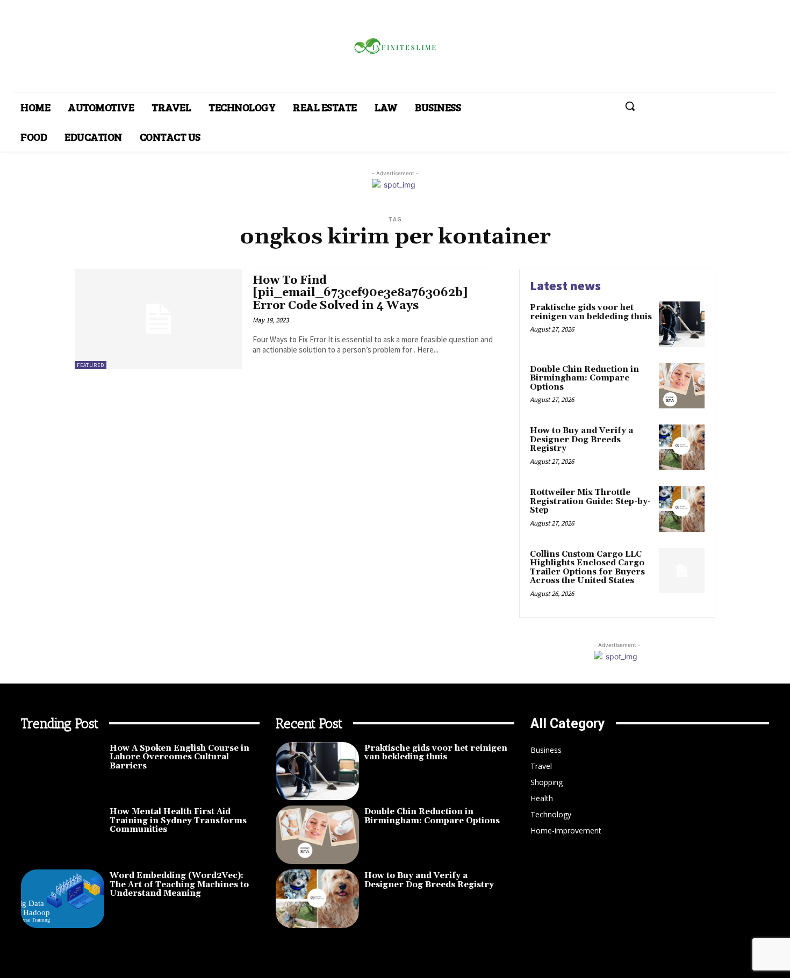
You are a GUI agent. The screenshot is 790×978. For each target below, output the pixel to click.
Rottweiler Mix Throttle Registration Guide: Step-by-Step (590, 501)
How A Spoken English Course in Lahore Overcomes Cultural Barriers (179, 757)
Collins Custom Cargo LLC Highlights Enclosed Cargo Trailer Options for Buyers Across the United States (587, 567)
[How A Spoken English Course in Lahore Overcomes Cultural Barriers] (62, 771)
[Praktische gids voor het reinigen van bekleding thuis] (682, 324)
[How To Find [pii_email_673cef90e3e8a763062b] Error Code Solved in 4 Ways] (158, 319)
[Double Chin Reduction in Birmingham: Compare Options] (682, 386)
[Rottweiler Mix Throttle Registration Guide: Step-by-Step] (682, 509)
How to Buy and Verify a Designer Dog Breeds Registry (581, 440)
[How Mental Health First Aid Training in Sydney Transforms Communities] (62, 835)
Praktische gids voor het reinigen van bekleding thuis (591, 312)
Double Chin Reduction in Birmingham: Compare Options (584, 378)
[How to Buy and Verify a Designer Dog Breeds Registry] (682, 447)
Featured (90, 365)
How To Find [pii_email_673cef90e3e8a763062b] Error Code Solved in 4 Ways (360, 293)
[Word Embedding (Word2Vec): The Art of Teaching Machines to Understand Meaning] (62, 898)
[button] (630, 106)
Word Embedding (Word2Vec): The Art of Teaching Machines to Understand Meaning (179, 884)
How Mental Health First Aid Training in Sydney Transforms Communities (178, 821)
